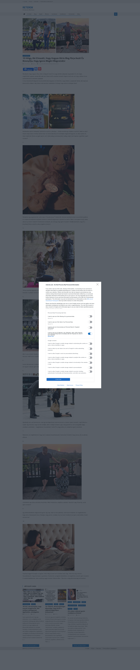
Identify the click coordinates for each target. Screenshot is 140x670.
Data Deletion (60, 385)
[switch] (90, 316)
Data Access (70, 385)
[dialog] (70, 335)
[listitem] (70, 313)
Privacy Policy (79, 385)
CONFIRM (58, 379)
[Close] (98, 284)
